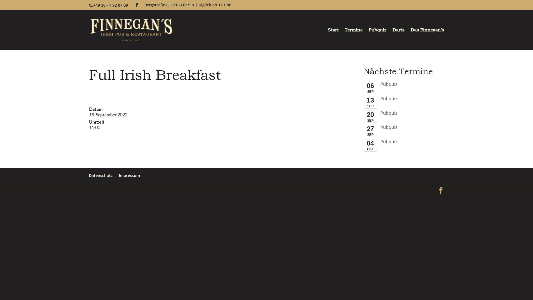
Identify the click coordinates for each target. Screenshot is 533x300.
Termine (354, 30)
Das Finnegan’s (427, 30)
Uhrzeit (96, 121)
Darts (398, 30)
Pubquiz (377, 30)
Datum (95, 109)
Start (333, 30)
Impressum (129, 175)
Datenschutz (101, 175)
